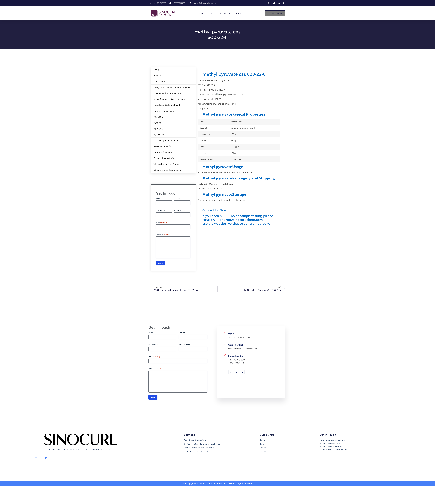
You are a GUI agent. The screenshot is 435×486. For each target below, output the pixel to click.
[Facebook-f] (36, 458)
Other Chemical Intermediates (168, 170)
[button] (269, 3)
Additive (157, 75)
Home (200, 13)
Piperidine (158, 128)
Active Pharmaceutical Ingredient (169, 99)
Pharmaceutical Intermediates (167, 93)
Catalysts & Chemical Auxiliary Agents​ (171, 87)
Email (161, 222)
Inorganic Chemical (162, 152)
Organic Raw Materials (164, 158)
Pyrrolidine (158, 134)
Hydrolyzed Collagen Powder (167, 105)
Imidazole (158, 117)
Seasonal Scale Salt (163, 146)
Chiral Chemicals (161, 81)
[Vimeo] (242, 372)
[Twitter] (236, 372)
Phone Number (179, 210)
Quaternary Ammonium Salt (166, 140)
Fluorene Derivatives (163, 111)
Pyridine (157, 123)
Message (163, 234)
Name (158, 198)
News (211, 13)
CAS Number (160, 210)
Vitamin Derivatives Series (166, 164)
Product (223, 13)
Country (177, 198)
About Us (240, 13)
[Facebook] (230, 372)
